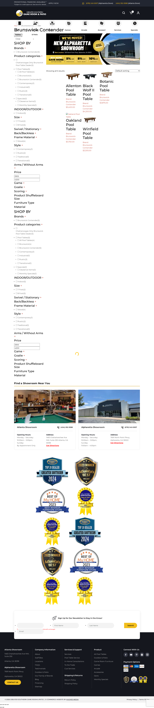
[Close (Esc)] (8, 704)
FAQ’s (37, 665)
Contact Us (12, 682)
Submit (131, 625)
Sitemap (38, 686)
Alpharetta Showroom (93, 427)
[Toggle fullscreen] (3, 704)
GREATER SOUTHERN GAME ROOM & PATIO (27, 699)
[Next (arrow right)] (3, 707)
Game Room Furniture (52, 22)
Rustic (23, 91)
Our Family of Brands (44, 676)
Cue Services (69, 668)
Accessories (102, 22)
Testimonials (40, 668)
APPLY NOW (54, 3)
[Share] (5, 704)
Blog (37, 679)
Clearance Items (27, 101)
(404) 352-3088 (122, 3)
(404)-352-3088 (66, 427)
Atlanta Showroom (27, 427)
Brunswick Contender (29, 52)
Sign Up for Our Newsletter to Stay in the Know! (80, 618)
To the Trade (69, 665)
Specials (135, 22)
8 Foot (22, 125)
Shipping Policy (70, 683)
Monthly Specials (28, 105)
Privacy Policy (132, 699)
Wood (21, 141)
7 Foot (21, 121)
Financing (39, 683)
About (37, 654)
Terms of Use (144, 699)
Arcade (85, 22)
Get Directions (52, 445)
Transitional (25, 95)
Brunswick (25, 76)
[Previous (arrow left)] (1, 707)
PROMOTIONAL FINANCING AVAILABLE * (30, 3)
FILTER (18, 35)
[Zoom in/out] (1, 704)
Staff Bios (39, 658)
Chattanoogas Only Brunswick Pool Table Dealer (29, 64)
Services (118, 22)
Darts (96, 676)
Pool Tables (19, 22)
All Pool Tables (26, 72)
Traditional (23, 157)
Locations (39, 661)
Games (69, 22)
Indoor (22, 113)
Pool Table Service (72, 658)
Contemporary (26, 83)
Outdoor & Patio (36, 22)
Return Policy (70, 680)
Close (18, 39)
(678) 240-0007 (92, 3)
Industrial (24, 87)
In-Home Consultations (74, 661)
